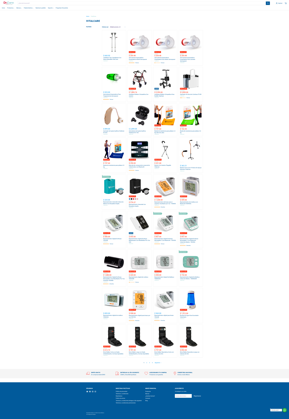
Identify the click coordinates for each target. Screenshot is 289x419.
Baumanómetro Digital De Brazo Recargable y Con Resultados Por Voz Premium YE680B (114, 278)
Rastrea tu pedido (41, 8)
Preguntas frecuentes (62, 8)
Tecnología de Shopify (91, 414)
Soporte (50, 8)
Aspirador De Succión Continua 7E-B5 (190, 94)
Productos (10, 8)
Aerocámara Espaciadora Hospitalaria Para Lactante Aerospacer (187, 59)
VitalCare (105, 60)
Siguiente (157, 362)
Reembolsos (119, 396)
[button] (279, 3)
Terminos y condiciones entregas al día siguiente (129, 400)
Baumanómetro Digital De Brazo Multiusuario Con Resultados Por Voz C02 (139, 240)
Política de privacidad (121, 391)
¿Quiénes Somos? (150, 396)
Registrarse (197, 396)
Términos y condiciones (122, 393)
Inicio (3, 8)
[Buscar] (268, 3)
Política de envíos (120, 398)
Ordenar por (105, 27)
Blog (146, 400)
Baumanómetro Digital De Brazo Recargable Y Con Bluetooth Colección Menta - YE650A (189, 240)
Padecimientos (28, 8)
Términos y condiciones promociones (126, 403)
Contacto (147, 398)
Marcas (18, 8)
